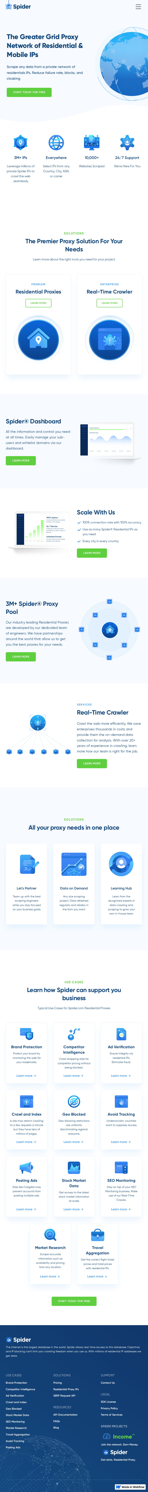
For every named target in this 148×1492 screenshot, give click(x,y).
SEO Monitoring (15, 1421)
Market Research (16, 1428)
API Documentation (65, 1414)
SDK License (108, 1401)
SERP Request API (64, 1395)
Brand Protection (16, 1382)
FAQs (56, 1421)
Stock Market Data (17, 1415)
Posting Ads (13, 1447)
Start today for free (29, 92)
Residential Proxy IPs (66, 1389)
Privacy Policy (109, 1408)
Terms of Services (111, 1414)
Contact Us (108, 1382)
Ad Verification (15, 1395)
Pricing (57, 1382)
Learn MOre (20, 460)
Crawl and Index (16, 1402)
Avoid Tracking (15, 1441)
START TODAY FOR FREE (74, 1301)
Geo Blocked (14, 1408)
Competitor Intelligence (20, 1389)
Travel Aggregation (18, 1434)
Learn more (38, 303)
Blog (56, 1427)
